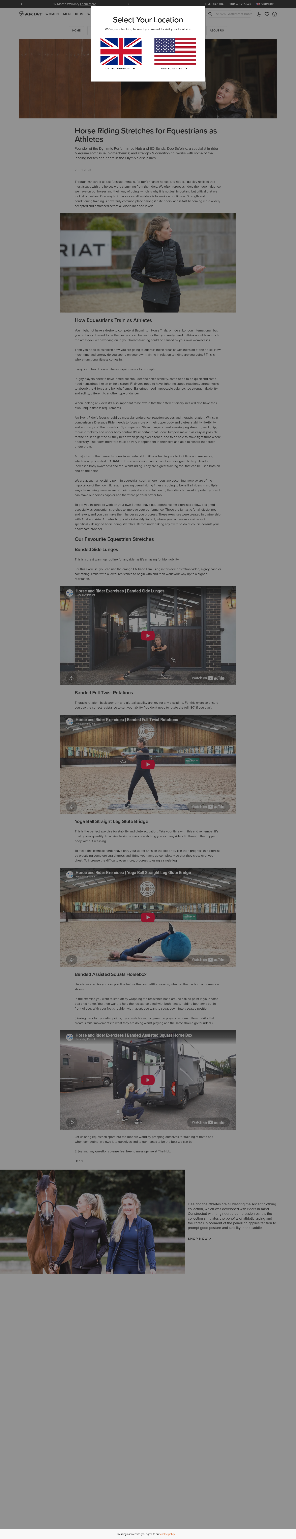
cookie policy (167, 1534)
